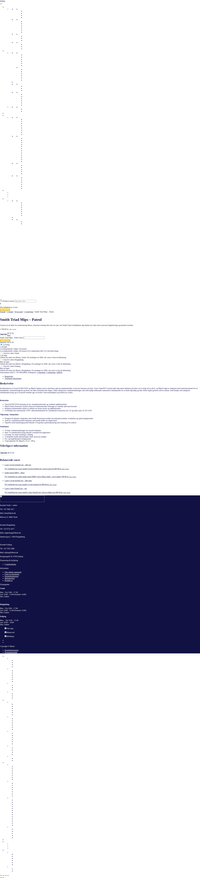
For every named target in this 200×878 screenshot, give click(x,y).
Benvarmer (27, 99)
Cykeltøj (8, 51)
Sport (20, 34)
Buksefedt (27, 105)
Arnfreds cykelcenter (30, 211)
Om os (25, 203)
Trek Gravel (27, 138)
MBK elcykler (19, 823)
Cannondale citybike (30, 120)
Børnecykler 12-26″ (16, 692)
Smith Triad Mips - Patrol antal (11, 338)
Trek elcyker (27, 170)
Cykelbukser (23, 107)
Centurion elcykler (30, 174)
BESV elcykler (19, 804)
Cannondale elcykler (21, 806)
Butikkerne (23, 201)
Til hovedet (23, 84)
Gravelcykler (28, 38)
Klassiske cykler (29, 13)
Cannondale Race (29, 157)
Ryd (8, 335)
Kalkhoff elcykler (29, 167)
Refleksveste (27, 65)
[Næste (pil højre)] (3, 877)
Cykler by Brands (11, 115)
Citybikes (26, 11)
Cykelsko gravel (29, 74)
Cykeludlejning (14, 195)
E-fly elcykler (19, 800)
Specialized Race (29, 147)
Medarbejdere (28, 205)
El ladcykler (27, 30)
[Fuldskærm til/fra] (3, 875)
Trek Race (27, 140)
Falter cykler (27, 124)
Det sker (8, 840)
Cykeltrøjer (27, 57)
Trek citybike (28, 134)
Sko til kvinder (14, 731)
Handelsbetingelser (12, 576)
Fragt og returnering (12, 574)
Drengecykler (28, 47)
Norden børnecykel (30, 182)
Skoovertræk (28, 97)
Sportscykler (13, 781)
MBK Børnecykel (29, 186)
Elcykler (22, 19)
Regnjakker (27, 59)
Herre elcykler (19, 673)
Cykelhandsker (28, 95)
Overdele (22, 53)
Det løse (22, 92)
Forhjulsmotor (28, 32)
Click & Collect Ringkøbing (12, 360)
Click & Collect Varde (10, 353)
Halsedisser (27, 90)
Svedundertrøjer (29, 63)
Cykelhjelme (9, 113)
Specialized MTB (29, 149)
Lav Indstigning (29, 22)
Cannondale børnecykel (32, 178)
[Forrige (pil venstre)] (1, 877)
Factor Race (27, 153)
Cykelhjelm (41, 372)
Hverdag (22, 9)
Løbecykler (27, 49)
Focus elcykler (19, 815)
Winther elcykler (29, 172)
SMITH (59, 372)
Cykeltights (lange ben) (31, 111)
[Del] (5, 875)
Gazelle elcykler (29, 165)
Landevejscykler (29, 36)
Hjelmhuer (27, 88)
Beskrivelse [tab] (9, 376)
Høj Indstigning (29, 24)
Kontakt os (27, 213)
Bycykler (26, 15)
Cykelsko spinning (30, 78)
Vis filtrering (5, 309)
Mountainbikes (28, 40)
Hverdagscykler (24, 117)
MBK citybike (28, 128)
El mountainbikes (29, 26)
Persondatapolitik (11, 652)
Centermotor (27, 28)
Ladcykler (27, 17)
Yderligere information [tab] (13, 378)
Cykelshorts (27, 109)
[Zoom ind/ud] (1, 875)
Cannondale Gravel (30, 155)
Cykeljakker (27, 55)
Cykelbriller (27, 86)
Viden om (22, 220)
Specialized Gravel (30, 145)
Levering (5, 345)
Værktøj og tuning (16, 197)
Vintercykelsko (28, 80)
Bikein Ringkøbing (30, 209)
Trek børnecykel (29, 180)
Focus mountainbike (30, 161)
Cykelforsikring (10, 564)
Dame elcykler (19, 671)
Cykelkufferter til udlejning (19, 844)
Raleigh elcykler (20, 810)
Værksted (26, 215)
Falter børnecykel (29, 184)
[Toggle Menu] (1, 3)
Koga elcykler (19, 825)
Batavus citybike (20, 767)
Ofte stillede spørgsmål (31, 207)
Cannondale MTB (29, 159)
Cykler (7, 7)
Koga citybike (28, 126)
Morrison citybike (29, 130)
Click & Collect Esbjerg (11, 366)
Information (9, 199)
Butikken (12, 852)
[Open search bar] (1, 298)
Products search (9, 301)
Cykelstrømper (28, 103)
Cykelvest (26, 61)
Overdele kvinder (15, 702)
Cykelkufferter (14, 192)
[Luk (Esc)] (8, 875)
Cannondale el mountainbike (24, 792)
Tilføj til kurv (5, 340)
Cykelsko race (28, 76)
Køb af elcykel (19, 871)
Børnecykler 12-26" (26, 42)
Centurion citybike (30, 122)
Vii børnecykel (28, 188)
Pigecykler (27, 44)
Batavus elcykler (20, 802)
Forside (2, 312)
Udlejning (8, 190)
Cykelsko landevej (30, 70)
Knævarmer (27, 101)
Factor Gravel (28, 151)
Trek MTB (27, 142)
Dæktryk (26, 222)
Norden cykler (28, 132)
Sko (20, 67)
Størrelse (3, 334)
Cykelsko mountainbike (32, 72)
